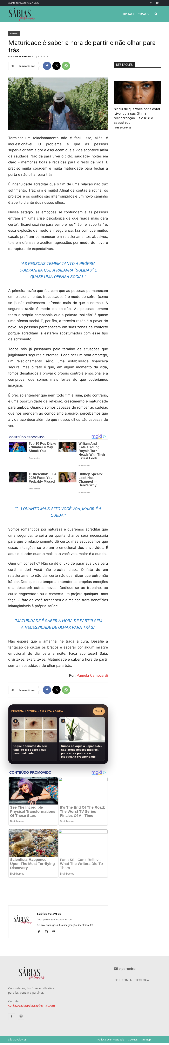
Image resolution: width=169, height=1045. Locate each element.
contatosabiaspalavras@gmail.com (31, 1005)
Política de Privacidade (110, 1039)
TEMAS (142, 13)
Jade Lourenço (122, 127)
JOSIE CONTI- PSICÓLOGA (131, 980)
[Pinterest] (55, 931)
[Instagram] (158, 3)
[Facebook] (151, 3)
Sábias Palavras (23, 56)
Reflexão (14, 33)
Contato (128, 13)
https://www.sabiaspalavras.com (54, 919)
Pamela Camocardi (92, 675)
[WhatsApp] (66, 66)
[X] (56, 66)
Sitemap (146, 1039)
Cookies (132, 1039)
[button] (156, 14)
